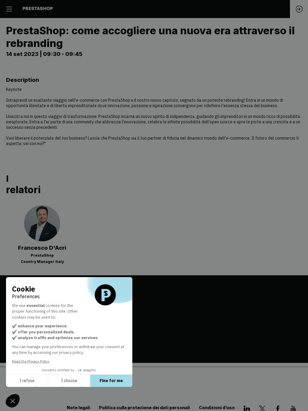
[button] (9, 9)
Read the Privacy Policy (31, 361)
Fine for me (111, 380)
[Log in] (299, 9)
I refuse (27, 380)
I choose (69, 380)
